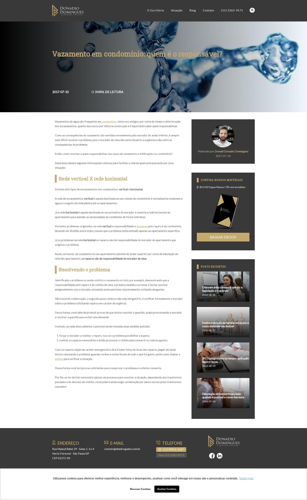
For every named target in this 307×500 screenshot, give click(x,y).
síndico (59, 358)
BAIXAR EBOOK (223, 237)
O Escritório (155, 10)
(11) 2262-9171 (232, 10)
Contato (208, 10)
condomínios (109, 121)
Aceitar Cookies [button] (166, 489)
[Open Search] (252, 10)
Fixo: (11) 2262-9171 (171, 455)
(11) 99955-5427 (173, 449)
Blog (192, 10)
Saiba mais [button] (246, 478)
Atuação (176, 10)
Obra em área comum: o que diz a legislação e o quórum (222, 289)
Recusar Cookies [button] (140, 489)
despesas (141, 226)
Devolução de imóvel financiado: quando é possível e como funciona (223, 395)
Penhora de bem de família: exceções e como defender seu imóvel (225, 324)
